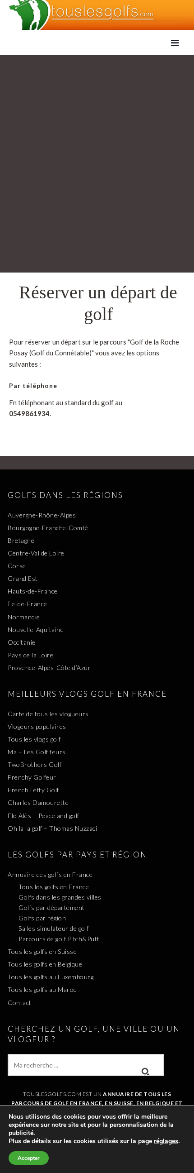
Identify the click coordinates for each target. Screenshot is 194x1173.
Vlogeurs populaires (37, 726)
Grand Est (23, 578)
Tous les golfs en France (53, 887)
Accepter (29, 1158)
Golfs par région (42, 918)
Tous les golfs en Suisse (42, 951)
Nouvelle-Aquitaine (36, 629)
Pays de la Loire (30, 655)
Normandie (24, 617)
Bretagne (21, 540)
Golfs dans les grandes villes (60, 897)
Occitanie (22, 642)
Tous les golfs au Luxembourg (50, 977)
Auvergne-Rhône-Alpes (42, 515)
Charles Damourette (38, 802)
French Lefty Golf (33, 790)
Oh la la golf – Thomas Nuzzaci (52, 828)
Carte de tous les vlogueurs (48, 714)
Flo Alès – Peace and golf (43, 815)
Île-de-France (27, 604)
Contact (20, 1002)
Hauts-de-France (33, 591)
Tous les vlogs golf (34, 739)
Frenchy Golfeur (32, 777)
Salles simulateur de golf (53, 928)
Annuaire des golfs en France (50, 874)
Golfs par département (51, 907)
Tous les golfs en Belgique (45, 964)
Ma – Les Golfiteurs (37, 752)
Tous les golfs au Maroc (42, 989)
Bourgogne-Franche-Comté (48, 527)
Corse (17, 566)
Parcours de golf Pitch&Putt (59, 939)
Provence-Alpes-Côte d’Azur (49, 667)
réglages (166, 1141)
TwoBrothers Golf (34, 764)
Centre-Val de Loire (36, 553)
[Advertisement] (97, 161)
